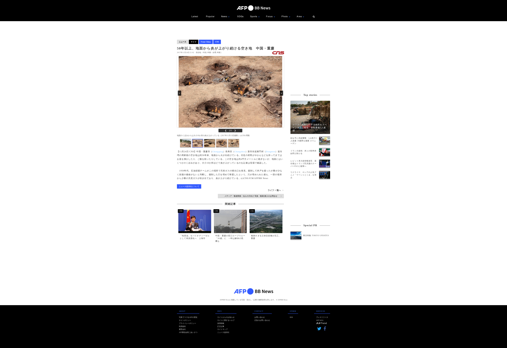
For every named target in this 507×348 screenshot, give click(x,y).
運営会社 (182, 329)
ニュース (182, 42)
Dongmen (270, 152)
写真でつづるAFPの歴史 (188, 317)
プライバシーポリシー (187, 323)
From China (206, 42)
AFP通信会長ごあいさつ (188, 332)
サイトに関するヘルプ (225, 320)
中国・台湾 (211, 52)
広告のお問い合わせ (262, 320)
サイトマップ (222, 329)
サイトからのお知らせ (225, 317)
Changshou (239, 152)
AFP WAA (319, 320)
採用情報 (220, 323)
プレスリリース (322, 317)
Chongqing (217, 152)
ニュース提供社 (223, 332)
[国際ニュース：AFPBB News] (253, 8)
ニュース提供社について (189, 186)
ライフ (193, 42)
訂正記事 (220, 326)
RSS (291, 317)
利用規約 (182, 326)
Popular (210, 16)
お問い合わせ (259, 317)
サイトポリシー (185, 320)
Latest (194, 16)
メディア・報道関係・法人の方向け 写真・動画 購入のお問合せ (252, 196)
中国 (218, 52)
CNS (217, 42)
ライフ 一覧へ (275, 190)
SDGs (240, 16)
